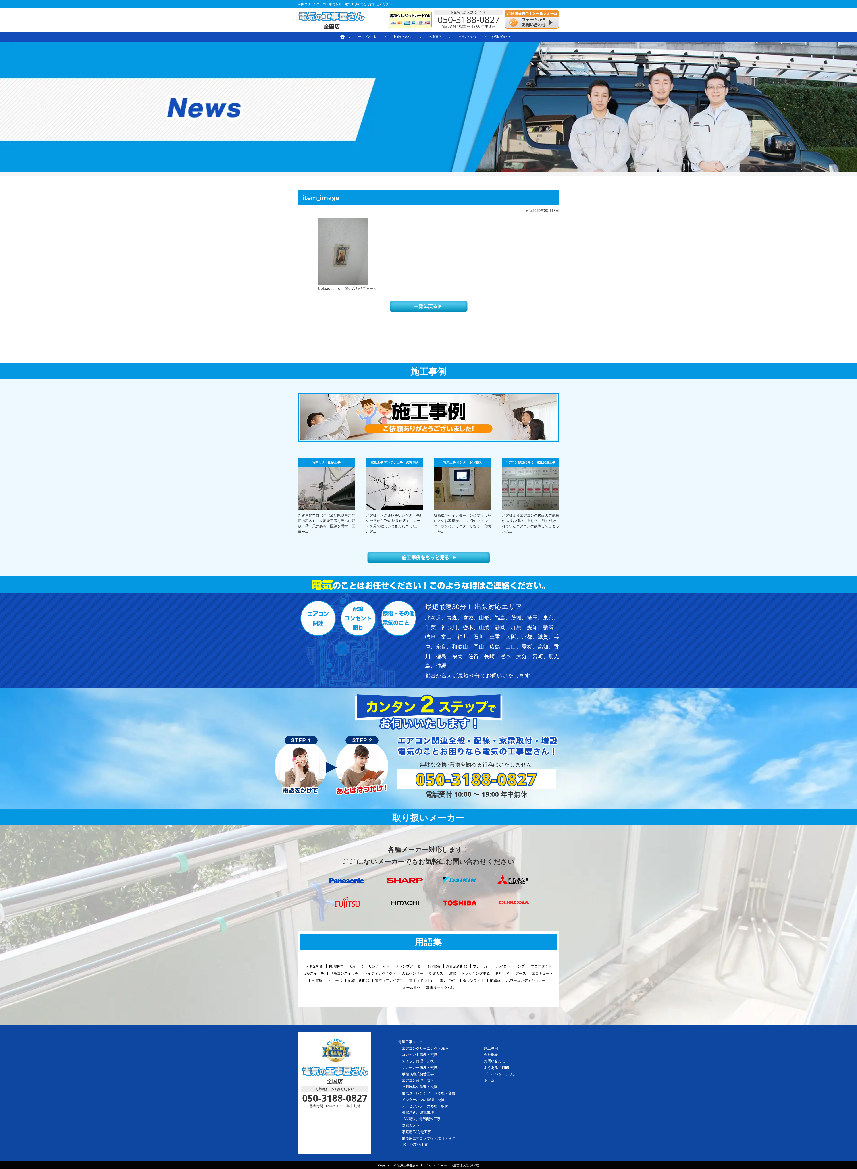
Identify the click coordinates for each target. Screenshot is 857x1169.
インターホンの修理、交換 (423, 1099)
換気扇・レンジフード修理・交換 (428, 1093)
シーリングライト (375, 966)
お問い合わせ (494, 1061)
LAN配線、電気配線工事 (421, 1118)
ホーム (489, 1080)
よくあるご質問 (496, 1067)
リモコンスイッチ (344, 973)
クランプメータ (407, 966)
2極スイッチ (314, 973)
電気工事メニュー (412, 1041)
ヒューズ (335, 980)
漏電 (452, 973)
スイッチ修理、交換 (418, 1061)
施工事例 (491, 1048)
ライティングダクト (380, 973)
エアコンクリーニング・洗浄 (425, 1048)
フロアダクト (541, 966)
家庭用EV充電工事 (416, 1131)
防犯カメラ (411, 1125)
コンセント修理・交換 (419, 1054)
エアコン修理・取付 (418, 1080)
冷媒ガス (436, 973)
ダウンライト (473, 980)
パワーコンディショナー (525, 980)
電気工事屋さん (408, 1165)
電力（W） (448, 980)
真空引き (502, 973)
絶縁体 (495, 980)
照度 (352, 966)
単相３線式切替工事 (418, 1074)
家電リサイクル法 (440, 987)
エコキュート (542, 973)
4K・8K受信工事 (415, 1144)
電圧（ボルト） (421, 980)
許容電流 (433, 966)
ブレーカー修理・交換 (419, 1067)
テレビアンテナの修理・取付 (425, 1106)
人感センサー (412, 973)
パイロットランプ (510, 966)
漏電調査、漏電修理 (418, 1112)
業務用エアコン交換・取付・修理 (428, 1138)
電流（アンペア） (389, 980)
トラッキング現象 (475, 973)
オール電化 (411, 987)
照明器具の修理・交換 (419, 1086)
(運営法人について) (465, 1165)
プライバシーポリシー (502, 1074)
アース (520, 973)
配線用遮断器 (358, 980)
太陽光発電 (314, 966)
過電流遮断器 (456, 966)
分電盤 (317, 980)
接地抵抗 (336, 966)
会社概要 (491, 1054)
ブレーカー (482, 966)
